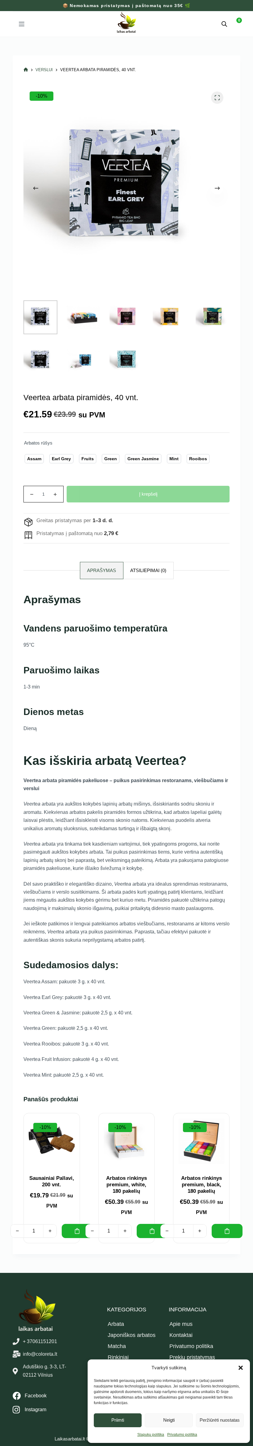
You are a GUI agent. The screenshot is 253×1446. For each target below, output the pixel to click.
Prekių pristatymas (192, 1357)
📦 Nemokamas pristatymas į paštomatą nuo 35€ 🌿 (127, 5)
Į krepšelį (148, 494)
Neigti (169, 1420)
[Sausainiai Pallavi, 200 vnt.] (52, 1141)
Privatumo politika (182, 1434)
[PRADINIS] (25, 69)
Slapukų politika (150, 1434)
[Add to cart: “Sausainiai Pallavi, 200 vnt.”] (77, 1231)
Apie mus (181, 1324)
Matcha (117, 1346)
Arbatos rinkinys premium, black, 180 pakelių (201, 1184)
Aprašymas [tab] (101, 570)
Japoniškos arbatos (132, 1335)
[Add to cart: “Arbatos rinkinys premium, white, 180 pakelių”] (152, 1231)
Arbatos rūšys (38, 442)
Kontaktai (181, 1335)
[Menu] (21, 24)
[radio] (34, 458)
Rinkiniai (118, 1357)
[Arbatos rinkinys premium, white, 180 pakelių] (127, 1141)
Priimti (117, 1420)
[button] (241, 1368)
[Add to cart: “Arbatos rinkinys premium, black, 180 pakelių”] (227, 1231)
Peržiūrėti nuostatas (220, 1420)
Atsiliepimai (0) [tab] (148, 570)
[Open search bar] (224, 24)
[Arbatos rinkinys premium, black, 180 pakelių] (201, 1141)
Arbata (116, 1324)
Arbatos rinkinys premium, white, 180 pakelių (126, 1184)
